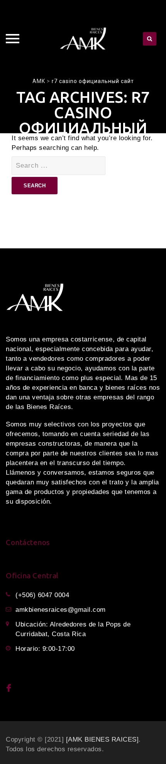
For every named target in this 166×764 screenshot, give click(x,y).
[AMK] (83, 38)
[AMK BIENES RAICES (101, 739)
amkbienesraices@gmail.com (60, 609)
